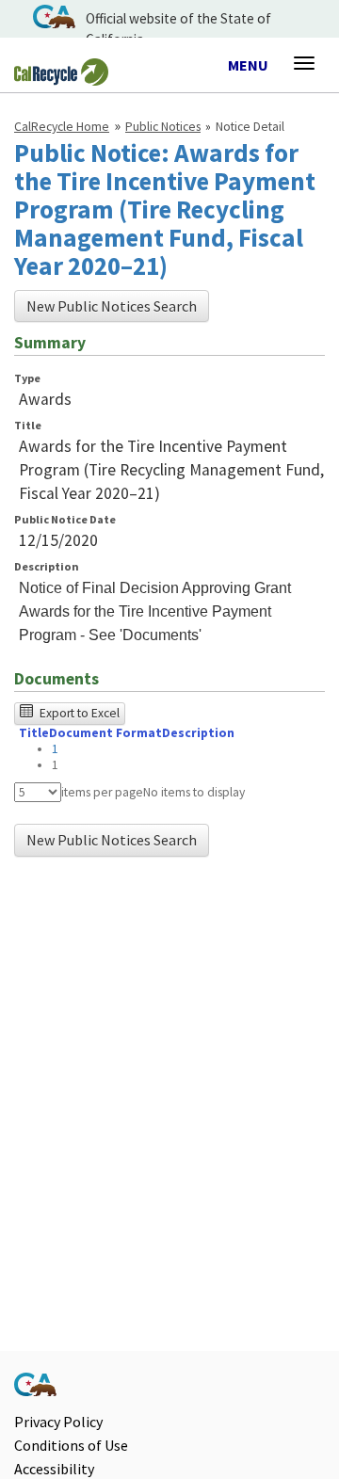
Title (27, 425)
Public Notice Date (65, 519)
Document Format (105, 733)
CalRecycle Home (61, 127)
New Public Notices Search (111, 306)
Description (46, 566)
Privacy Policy (58, 1421)
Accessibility (54, 1468)
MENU (248, 66)
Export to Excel (78, 713)
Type (27, 378)
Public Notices (163, 127)
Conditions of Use (71, 1445)
